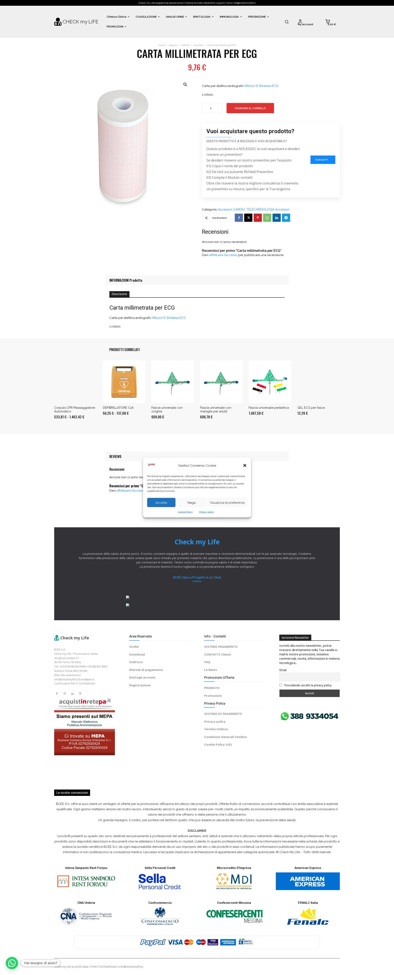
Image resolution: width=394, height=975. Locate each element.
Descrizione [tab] (119, 294)
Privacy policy (206, 511)
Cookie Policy (185, 511)
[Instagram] (64, 693)
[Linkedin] (277, 218)
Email (282, 670)
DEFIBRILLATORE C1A (118, 408)
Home (161, 45)
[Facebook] (239, 218)
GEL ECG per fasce (311, 408)
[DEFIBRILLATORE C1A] (124, 381)
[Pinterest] (258, 218)
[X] (248, 218)
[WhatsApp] (267, 218)
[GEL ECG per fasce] (318, 381)
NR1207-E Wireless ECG (261, 86)
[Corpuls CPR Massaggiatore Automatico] (75, 381)
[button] (245, 465)
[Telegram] (286, 218)
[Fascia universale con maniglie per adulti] (221, 381)
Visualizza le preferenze (227, 502)
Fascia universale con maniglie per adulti (215, 409)
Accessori (198, 45)
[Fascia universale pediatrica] (270, 381)
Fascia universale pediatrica (269, 408)
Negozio (173, 45)
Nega (192, 502)
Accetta (161, 502)
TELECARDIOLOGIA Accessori (267, 209)
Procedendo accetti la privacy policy (307, 685)
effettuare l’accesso (223, 255)
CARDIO (185, 45)
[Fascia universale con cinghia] (172, 381)
